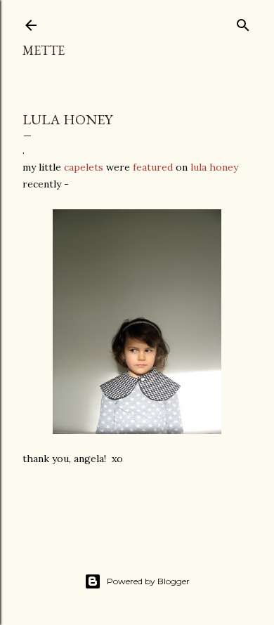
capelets (83, 167)
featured (153, 167)
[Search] (243, 22)
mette (43, 50)
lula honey (214, 167)
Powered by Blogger (148, 581)
